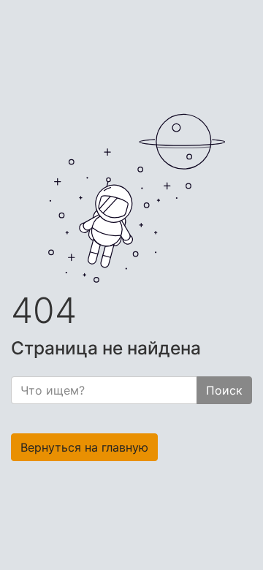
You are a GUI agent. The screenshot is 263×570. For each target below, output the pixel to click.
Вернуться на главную (84, 447)
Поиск (224, 390)
